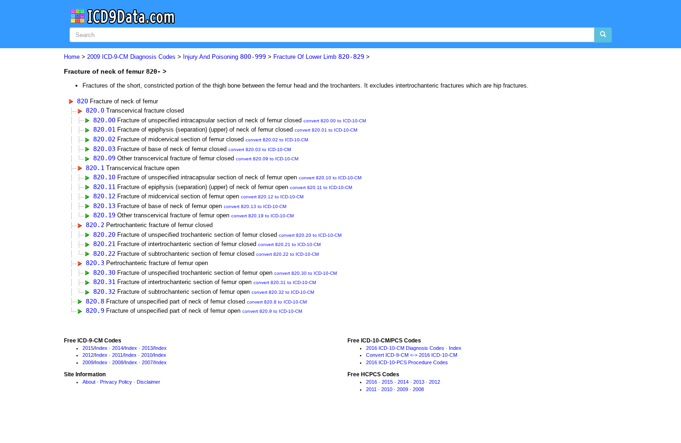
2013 (147, 348)
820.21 (104, 243)
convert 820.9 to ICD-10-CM (272, 311)
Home (72, 56)
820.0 (95, 110)
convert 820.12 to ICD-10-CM (272, 196)
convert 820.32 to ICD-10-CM (283, 292)
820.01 (104, 129)
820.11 (104, 186)
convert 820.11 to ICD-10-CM (321, 187)
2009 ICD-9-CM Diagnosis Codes (131, 56)
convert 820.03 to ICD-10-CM (259, 149)
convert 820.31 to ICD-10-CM (284, 282)
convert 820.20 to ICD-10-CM (310, 235)
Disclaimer (148, 382)
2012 (88, 355)
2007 (147, 362)
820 (82, 101)
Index (101, 348)
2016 (371, 382)
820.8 (95, 301)
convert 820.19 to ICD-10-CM (262, 215)
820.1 (95, 167)
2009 (88, 362)
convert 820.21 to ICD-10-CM (289, 244)
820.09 (104, 158)
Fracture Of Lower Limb (318, 56)
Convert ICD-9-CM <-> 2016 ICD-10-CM (411, 355)
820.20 (104, 234)
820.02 (104, 139)
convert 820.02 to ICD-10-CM (277, 139)
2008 (117, 362)
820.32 (104, 291)
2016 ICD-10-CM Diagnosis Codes (405, 348)
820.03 (104, 148)
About (88, 382)
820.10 (104, 177)
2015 (88, 348)
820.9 (95, 310)
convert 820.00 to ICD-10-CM (334, 120)
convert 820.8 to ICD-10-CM (277, 301)
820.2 (95, 224)
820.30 (104, 272)
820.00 (104, 120)
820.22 (104, 253)
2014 (117, 348)
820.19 (104, 215)
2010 (146, 355)
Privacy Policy (116, 382)
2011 (117, 355)
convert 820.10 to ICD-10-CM (330, 177)
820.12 (104, 196)
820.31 (104, 281)
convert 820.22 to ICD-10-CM (287, 254)
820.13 (104, 205)
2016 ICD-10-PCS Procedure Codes (407, 362)
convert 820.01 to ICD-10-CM (326, 130)
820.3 (95, 262)
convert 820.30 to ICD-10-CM (305, 273)
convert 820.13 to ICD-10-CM (255, 206)
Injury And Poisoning (224, 56)
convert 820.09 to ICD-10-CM (267, 158)
